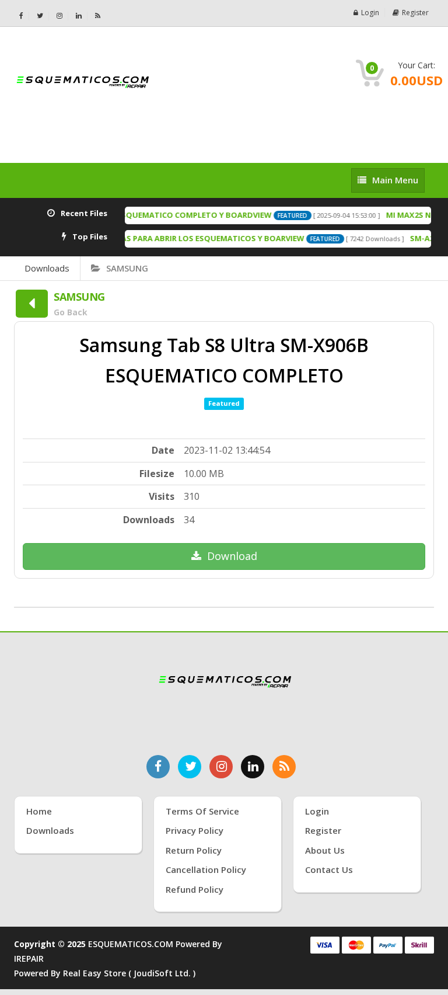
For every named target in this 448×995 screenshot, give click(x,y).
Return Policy (194, 850)
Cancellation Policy (206, 869)
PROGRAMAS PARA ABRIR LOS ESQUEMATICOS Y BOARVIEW (185, 238)
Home (39, 811)
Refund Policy (194, 889)
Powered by (38, 973)
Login (370, 12)
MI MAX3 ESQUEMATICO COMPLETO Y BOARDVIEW (169, 215)
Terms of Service (202, 811)
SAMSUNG (127, 268)
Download (232, 556)
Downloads (46, 268)
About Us (325, 850)
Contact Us (329, 869)
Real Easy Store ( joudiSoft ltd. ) (129, 973)
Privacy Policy (194, 830)
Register (415, 12)
